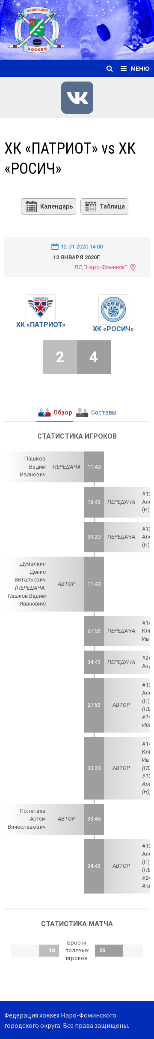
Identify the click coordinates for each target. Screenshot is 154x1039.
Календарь (56, 206)
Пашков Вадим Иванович (33, 466)
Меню (140, 68)
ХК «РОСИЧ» (113, 329)
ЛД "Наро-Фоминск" (100, 267)
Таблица (112, 206)
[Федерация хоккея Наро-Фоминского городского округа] (77, 29)
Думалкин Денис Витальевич (30, 571)
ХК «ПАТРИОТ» (40, 325)
